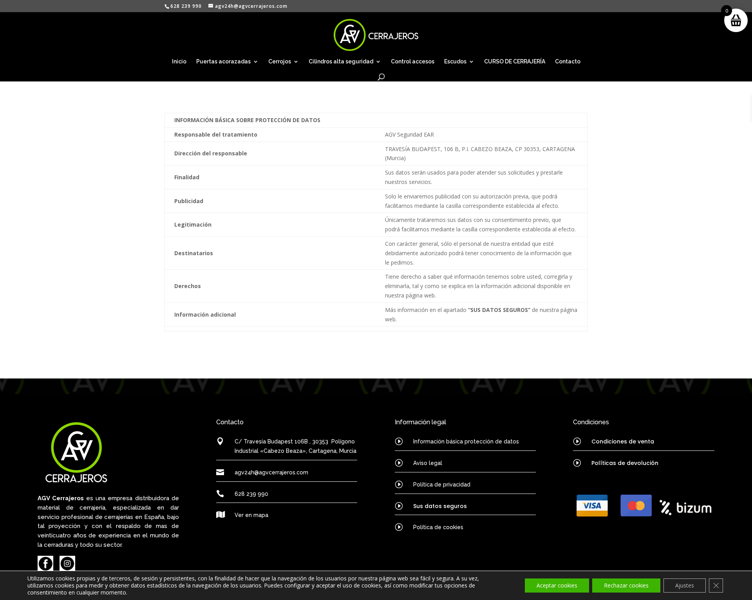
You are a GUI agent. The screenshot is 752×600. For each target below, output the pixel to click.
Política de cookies (438, 527)
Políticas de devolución (624, 463)
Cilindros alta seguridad (341, 62)
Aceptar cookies (557, 585)
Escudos (455, 62)
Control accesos (412, 62)
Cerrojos (279, 62)
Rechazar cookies (626, 585)
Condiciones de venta (622, 441)
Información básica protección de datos (466, 441)
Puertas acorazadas (223, 62)
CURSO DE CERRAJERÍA (514, 62)
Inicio (179, 62)
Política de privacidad (441, 484)
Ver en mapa (251, 515)
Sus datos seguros (440, 506)
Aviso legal (427, 463)
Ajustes (684, 585)
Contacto (567, 62)
